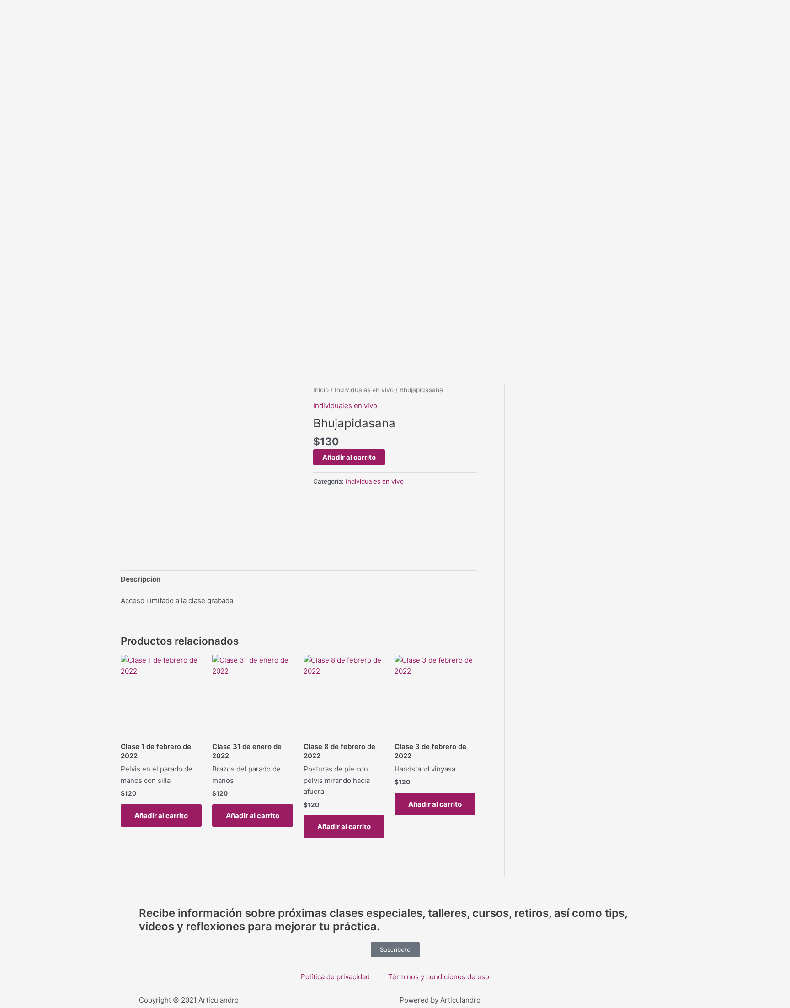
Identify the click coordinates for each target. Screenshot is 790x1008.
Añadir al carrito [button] (161, 815)
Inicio (321, 389)
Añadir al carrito (349, 457)
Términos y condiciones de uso (438, 976)
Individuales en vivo (364, 389)
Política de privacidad (335, 976)
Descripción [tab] (140, 579)
